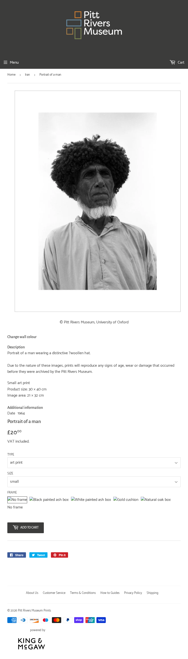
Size (10, 473)
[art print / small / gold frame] (126, 499)
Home (11, 74)
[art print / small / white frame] (91, 499)
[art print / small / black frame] (49, 499)
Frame (12, 492)
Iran (27, 74)
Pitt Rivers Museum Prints (34, 610)
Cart (180, 62)
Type (10, 454)
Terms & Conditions (83, 593)
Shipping (152, 593)
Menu (14, 62)
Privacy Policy (133, 593)
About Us (32, 593)
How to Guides (109, 593)
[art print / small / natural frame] (156, 499)
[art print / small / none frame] (17, 499)
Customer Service (54, 593)
